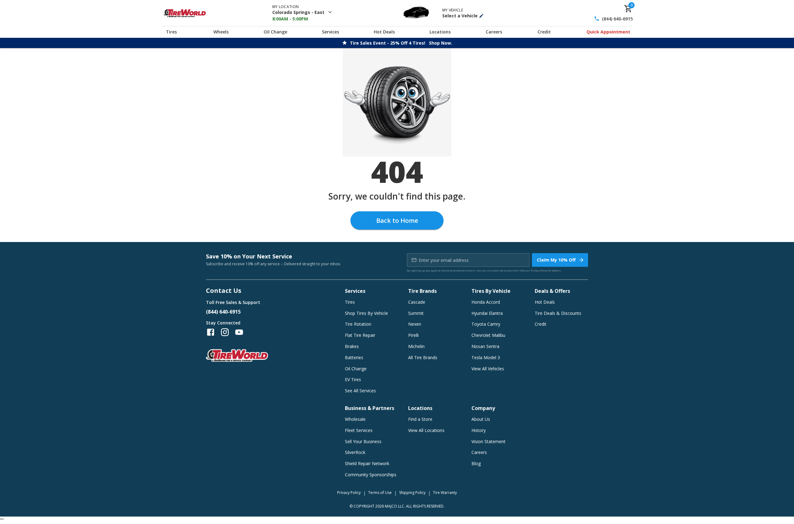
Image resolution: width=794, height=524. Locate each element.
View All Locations (426, 430)
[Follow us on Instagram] (225, 332)
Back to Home (397, 220)
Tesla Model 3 (485, 357)
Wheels (221, 32)
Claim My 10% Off (556, 260)
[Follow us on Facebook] (210, 332)
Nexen (414, 324)
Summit (416, 313)
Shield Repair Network (367, 463)
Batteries (354, 357)
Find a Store (420, 419)
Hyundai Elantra (487, 313)
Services (330, 32)
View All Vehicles (487, 369)
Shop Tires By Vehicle (366, 313)
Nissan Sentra (485, 346)
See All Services (360, 391)
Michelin (416, 346)
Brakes (352, 346)
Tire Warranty (445, 492)
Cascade (416, 302)
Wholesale (355, 419)
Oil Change (275, 32)
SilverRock (355, 452)
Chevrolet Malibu (488, 335)
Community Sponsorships (370, 475)
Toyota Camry (485, 324)
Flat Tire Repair (360, 335)
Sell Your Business (363, 441)
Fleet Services (358, 430)
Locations (440, 32)
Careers (494, 32)
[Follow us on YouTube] (239, 332)
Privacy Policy (539, 270)
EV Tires (353, 379)
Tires (171, 32)
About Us (480, 419)
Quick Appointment (608, 32)
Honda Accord (485, 302)
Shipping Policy (412, 492)
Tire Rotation (358, 324)
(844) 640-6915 (617, 19)
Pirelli (413, 335)
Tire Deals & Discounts (558, 313)
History (478, 430)
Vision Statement (488, 441)
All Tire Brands (422, 357)
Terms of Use (380, 492)
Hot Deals (384, 32)
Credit (544, 32)
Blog (476, 463)
